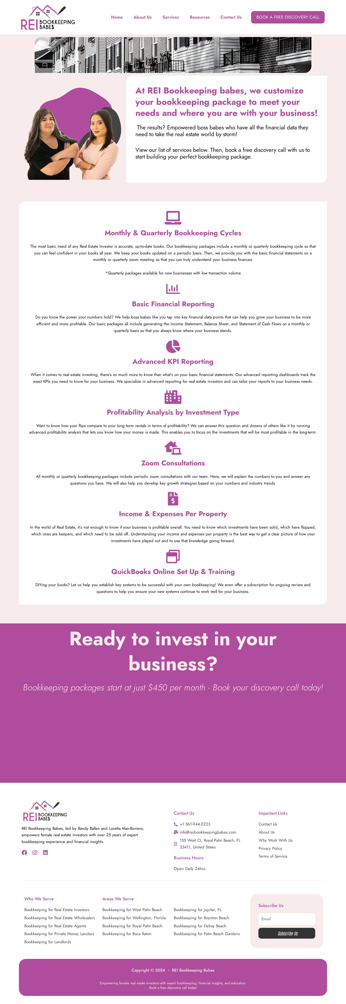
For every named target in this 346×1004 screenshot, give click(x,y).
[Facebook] (24, 852)
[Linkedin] (45, 852)
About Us (143, 17)
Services (170, 17)
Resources (200, 17)
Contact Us (231, 17)
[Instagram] (35, 852)
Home (117, 17)
